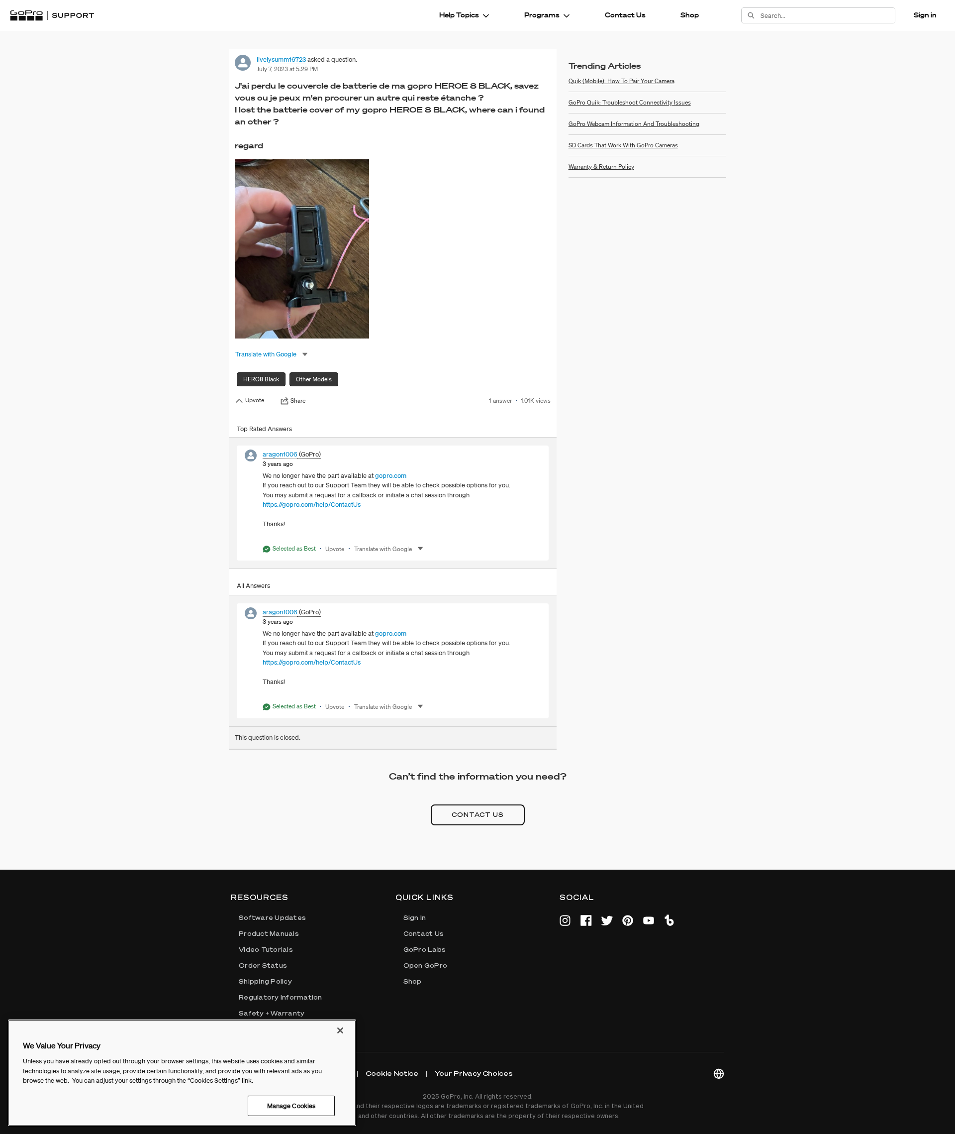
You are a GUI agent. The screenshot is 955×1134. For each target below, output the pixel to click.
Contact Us (625, 14)
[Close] (340, 1030)
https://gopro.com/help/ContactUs (312, 504)
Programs (542, 14)
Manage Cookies (291, 1105)
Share (297, 401)
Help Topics (459, 14)
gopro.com (390, 475)
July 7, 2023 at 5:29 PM (287, 69)
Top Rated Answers (264, 429)
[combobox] (828, 15)
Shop (689, 14)
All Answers (253, 585)
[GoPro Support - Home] (52, 15)
